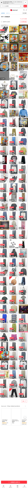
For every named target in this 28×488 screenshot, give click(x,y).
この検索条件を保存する (14, 482)
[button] (24, 10)
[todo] (26, 10)
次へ (24, 401)
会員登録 (3, 13)
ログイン (8, 13)
